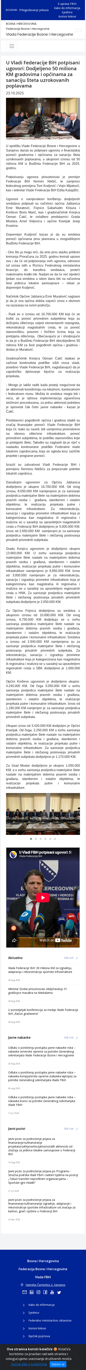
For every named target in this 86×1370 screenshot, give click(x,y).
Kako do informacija (67, 8)
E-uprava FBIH (67, 4)
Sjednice (67, 12)
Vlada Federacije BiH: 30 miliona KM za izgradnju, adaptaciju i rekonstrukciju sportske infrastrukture (40, 970)
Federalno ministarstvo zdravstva (49, 1320)
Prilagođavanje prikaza (34, 10)
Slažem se (58, 1364)
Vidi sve (69, 958)
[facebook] (46, 1292)
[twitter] (60, 1292)
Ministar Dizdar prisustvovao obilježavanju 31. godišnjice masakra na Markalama (38, 991)
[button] (31, 839)
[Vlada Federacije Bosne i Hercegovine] (43, 814)
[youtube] (53, 1292)
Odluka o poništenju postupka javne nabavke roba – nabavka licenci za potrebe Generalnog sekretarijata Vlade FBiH (42, 1101)
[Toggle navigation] (11, 46)
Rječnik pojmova (39, 1336)
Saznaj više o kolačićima (29, 1364)
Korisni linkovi (67, 16)
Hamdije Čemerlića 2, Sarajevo (45, 1285)
